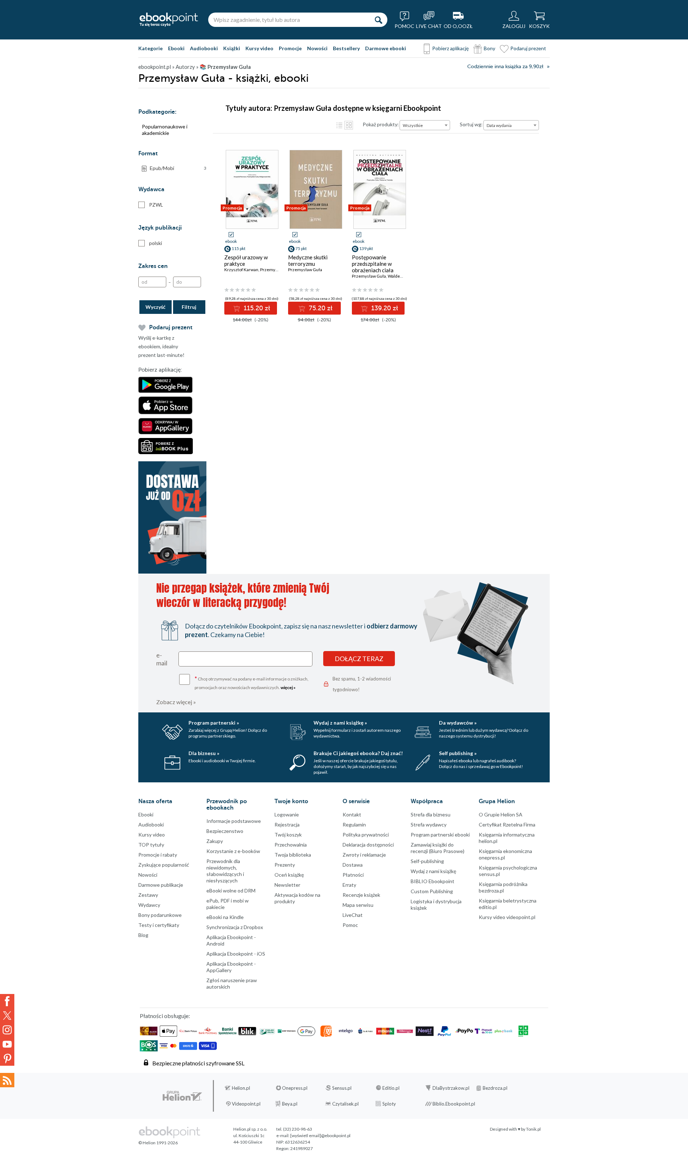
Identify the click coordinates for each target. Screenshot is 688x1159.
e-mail (161, 659)
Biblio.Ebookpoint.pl (454, 1104)
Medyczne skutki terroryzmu (308, 260)
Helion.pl (241, 1088)
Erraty (349, 885)
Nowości (317, 48)
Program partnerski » (213, 723)
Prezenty (284, 865)
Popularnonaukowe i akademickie (164, 129)
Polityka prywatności (366, 834)
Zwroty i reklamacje (364, 855)
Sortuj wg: (471, 124)
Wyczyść (155, 307)
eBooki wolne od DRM (230, 890)
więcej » (288, 687)
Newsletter (287, 885)
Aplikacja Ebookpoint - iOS (235, 954)
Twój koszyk (288, 834)
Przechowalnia (290, 845)
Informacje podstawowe (233, 821)
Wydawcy (149, 905)
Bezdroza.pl (495, 1088)
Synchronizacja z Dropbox (234, 927)
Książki (231, 48)
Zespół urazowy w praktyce (246, 260)
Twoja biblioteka (292, 855)
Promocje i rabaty (157, 855)
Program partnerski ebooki (440, 834)
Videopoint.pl (246, 1104)
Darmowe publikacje (160, 885)
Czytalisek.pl (345, 1104)
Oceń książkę (289, 875)
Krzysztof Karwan (241, 269)
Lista (339, 125)
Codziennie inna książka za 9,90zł (505, 66)
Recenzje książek (361, 895)
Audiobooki (204, 48)
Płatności (353, 875)
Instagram (7, 1030)
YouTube (7, 1044)
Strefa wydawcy (428, 824)
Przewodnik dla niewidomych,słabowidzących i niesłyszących (225, 871)
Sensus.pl (342, 1088)
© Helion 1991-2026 (158, 1142)
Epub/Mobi (178, 168)
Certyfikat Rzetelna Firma (507, 824)
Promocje (290, 48)
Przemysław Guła (305, 269)
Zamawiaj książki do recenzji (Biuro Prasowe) (437, 848)
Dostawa (353, 865)
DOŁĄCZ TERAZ (359, 659)
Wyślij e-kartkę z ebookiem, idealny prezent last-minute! (161, 346)
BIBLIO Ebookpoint (432, 881)
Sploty (389, 1104)
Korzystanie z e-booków (233, 851)
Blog (143, 935)
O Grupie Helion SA (500, 814)
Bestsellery (346, 48)
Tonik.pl (533, 1129)
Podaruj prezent (528, 48)
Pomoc (350, 925)
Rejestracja (287, 824)
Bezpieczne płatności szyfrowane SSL (198, 1063)
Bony (489, 48)
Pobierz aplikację (450, 48)
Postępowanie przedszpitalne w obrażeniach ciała (372, 263)
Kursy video (259, 48)
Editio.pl (391, 1088)
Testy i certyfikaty (158, 925)
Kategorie (150, 48)
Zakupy (214, 841)
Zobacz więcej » (176, 701)
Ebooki (176, 48)
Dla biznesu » (203, 753)
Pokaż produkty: (381, 124)
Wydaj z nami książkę (433, 871)
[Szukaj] (378, 20)
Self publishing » (458, 753)
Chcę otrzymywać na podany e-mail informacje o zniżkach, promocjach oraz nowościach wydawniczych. (252, 682)
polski (155, 243)
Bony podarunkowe (160, 915)
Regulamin (354, 824)
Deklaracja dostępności (368, 845)
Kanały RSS (7, 1080)
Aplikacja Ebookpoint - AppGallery (231, 967)
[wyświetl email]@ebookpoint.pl (320, 1135)
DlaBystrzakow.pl (451, 1088)
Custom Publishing (432, 891)
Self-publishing (427, 861)
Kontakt (352, 814)
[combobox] (425, 125)
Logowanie (286, 814)
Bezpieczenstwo (224, 831)
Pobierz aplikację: (160, 370)
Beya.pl (289, 1104)
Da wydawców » (458, 723)
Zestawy (148, 895)
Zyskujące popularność (163, 865)
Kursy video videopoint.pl (507, 917)
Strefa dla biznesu (430, 814)
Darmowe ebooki (385, 48)
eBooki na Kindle (225, 917)
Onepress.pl (294, 1088)
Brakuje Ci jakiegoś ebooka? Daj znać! (358, 753)
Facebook (7, 1001)
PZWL (156, 205)
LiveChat (353, 915)
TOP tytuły (151, 845)
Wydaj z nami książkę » (340, 723)
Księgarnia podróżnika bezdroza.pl (503, 887)
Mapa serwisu (358, 905)
